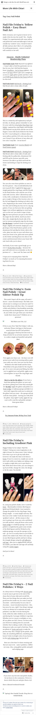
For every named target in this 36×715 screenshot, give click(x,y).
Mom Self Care (18, 571)
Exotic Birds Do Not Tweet (18, 77)
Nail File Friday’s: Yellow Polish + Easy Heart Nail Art (18, 27)
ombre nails (29, 574)
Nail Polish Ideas (13, 574)
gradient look (19, 569)
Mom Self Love (26, 571)
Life (4, 571)
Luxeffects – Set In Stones (15, 70)
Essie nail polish (15, 277)
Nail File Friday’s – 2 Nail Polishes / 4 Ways (18, 585)
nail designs (6, 572)
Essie (4, 507)
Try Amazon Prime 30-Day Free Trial (18, 415)
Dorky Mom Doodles (14, 248)
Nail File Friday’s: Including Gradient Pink (17, 442)
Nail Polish (10, 430)
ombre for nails (22, 574)
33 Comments (25, 282)
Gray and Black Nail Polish (22, 279)
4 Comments (7, 434)
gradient (13, 569)
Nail (22, 429)
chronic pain (28, 592)
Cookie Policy (9, 707)
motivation (17, 429)
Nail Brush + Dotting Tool (22, 84)
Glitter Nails (23, 277)
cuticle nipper (13, 547)
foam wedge (7, 389)
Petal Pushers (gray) (9, 147)
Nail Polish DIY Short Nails (20, 430)
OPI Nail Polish (26, 281)
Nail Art (14, 281)
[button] (13, 103)
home (5, 459)
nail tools (11, 333)
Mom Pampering (9, 571)
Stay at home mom (20, 432)
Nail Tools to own (10, 432)
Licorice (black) (24, 145)
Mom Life (16, 424)
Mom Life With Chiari (13, 8)
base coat (27, 188)
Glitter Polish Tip (11, 279)
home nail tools (17, 629)
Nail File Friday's (18, 276)
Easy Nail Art (28, 276)
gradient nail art (28, 569)
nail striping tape (13, 638)
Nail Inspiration (13, 572)
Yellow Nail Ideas (14, 282)
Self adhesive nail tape (8, 576)
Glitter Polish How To (11, 427)
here (11, 72)
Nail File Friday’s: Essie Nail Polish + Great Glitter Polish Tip (17, 291)
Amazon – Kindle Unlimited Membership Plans (18, 58)
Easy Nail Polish (7, 277)
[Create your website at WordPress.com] (18, 2)
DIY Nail (8, 568)
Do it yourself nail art (16, 568)
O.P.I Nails (19, 281)
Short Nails (17, 576)
